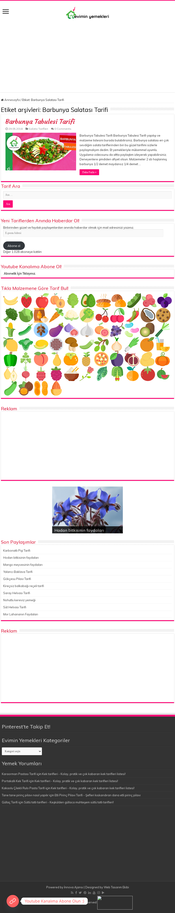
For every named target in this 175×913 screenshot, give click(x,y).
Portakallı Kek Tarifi (15, 781)
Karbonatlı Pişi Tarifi (16, 550)
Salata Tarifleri (38, 128)
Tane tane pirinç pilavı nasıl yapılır (25, 795)
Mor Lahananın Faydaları (20, 614)
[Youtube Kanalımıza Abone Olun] (13, 901)
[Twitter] (80, 892)
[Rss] (72, 892)
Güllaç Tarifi (10, 802)
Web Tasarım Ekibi (116, 887)
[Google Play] (103, 892)
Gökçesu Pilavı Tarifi (17, 579)
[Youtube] (94, 892)
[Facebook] (76, 892)
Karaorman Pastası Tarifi (19, 774)
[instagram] (98, 892)
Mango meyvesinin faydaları (23, 564)
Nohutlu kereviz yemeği (19, 600)
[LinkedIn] (89, 892)
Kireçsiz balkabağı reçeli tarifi (23, 586)
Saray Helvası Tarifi (16, 593)
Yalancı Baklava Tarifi (18, 572)
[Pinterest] (85, 892)
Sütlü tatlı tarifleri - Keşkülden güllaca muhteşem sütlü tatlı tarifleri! (69, 802)
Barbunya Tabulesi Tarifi (40, 122)
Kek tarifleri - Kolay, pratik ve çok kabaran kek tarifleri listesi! (84, 774)
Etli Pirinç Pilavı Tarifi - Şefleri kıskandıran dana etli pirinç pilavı (98, 795)
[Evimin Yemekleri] (87, 12)
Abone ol (14, 246)
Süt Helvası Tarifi (14, 607)
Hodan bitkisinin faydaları (79, 530)
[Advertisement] (87, 53)
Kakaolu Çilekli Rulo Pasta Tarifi (23, 788)
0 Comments (62, 128)
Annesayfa (12, 100)
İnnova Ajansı (73, 887)
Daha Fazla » (89, 172)
